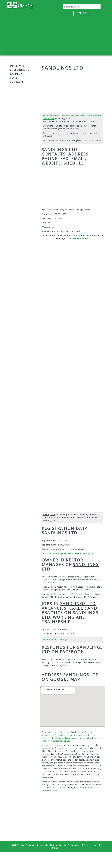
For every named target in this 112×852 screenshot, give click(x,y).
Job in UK (16, 73)
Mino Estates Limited (77, 735)
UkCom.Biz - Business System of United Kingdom (36, 845)
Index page (17, 66)
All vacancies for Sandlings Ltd (57, 639)
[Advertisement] (81, 35)
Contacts (16, 81)
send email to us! (81, 238)
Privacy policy (75, 845)
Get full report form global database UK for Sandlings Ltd (68, 553)
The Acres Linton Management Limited (73, 738)
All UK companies (51, 115)
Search (81, 13)
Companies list (20, 69)
